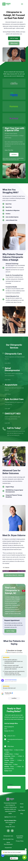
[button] (22, 4)
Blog (21, 813)
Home (21, 803)
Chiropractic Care (8, 836)
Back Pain (8, 204)
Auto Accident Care (8, 839)
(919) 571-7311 (11, 736)
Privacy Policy (19, 841)
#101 (5, 729)
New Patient (21, 810)
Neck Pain (9, 207)
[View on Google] (2, 693)
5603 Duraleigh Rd (9, 726)
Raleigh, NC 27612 (9, 731)
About (21, 807)
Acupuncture (8, 847)
